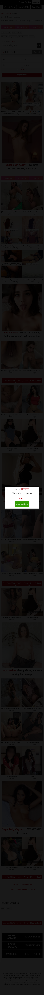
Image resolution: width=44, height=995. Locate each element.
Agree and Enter (22, 504)
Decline (22, 498)
